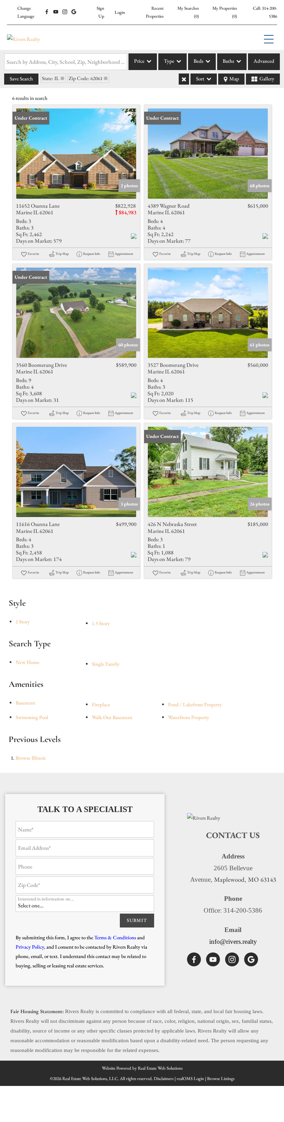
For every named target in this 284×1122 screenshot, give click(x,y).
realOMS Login (190, 1078)
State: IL (50, 78)
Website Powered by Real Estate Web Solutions (142, 1068)
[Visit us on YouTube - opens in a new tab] (55, 12)
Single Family (105, 664)
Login (120, 12)
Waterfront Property (188, 717)
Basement (25, 702)
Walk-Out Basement (112, 717)
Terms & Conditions (115, 937)
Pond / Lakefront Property (195, 704)
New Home (27, 662)
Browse (31, 757)
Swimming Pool (32, 717)
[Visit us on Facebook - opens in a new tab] (46, 12)
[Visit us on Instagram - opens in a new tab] (64, 12)
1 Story (23, 621)
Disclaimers (164, 1078)
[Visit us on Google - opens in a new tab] (73, 12)
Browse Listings (220, 1078)
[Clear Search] (184, 79)
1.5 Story (101, 623)
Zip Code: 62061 (86, 78)
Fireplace (101, 704)
